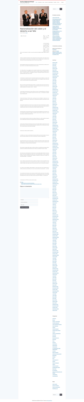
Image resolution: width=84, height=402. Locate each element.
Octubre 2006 (54, 289)
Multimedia (54, 355)
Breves (53, 320)
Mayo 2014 (54, 153)
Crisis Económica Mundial (56, 324)
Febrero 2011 (54, 211)
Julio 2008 (54, 258)
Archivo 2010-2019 (55, 17)
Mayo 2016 (54, 117)
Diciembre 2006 (55, 286)
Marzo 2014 (54, 156)
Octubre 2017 (54, 92)
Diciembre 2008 (55, 250)
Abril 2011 (54, 208)
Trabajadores (54, 374)
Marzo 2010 (54, 228)
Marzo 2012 (54, 192)
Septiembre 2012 (55, 183)
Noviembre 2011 (55, 198)
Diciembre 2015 (55, 125)
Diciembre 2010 (55, 214)
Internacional (40, 2)
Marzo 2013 (54, 174)
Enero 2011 (54, 213)
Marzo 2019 (54, 67)
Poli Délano (54, 49)
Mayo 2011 (54, 207)
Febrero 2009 (54, 247)
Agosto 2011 (54, 202)
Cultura (43, 2)
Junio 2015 (54, 134)
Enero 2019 (54, 70)
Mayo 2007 (54, 279)
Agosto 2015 (54, 131)
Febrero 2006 (54, 301)
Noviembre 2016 (55, 108)
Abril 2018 (54, 83)
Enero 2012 (54, 195)
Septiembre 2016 (55, 111)
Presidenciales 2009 (56, 367)
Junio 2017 (54, 98)
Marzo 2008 (54, 264)
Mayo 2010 (54, 225)
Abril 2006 (54, 298)
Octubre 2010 (54, 217)
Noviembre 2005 (55, 305)
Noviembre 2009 (55, 234)
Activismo (54, 318)
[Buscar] (61, 9)
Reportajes (54, 368)
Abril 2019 (54, 65)
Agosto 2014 (54, 149)
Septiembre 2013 (55, 165)
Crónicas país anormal (56, 330)
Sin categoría (54, 370)
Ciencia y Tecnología (56, 321)
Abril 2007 (54, 280)
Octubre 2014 (54, 146)
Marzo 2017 (54, 102)
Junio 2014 (54, 152)
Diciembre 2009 (55, 232)
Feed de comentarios (56, 387)
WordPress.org (55, 388)
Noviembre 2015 (55, 126)
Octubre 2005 (54, 307)
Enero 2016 (54, 123)
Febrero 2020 (54, 62)
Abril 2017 (54, 101)
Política (36, 2)
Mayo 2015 (54, 135)
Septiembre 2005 (55, 308)
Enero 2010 (54, 231)
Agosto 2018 (54, 77)
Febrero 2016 (54, 122)
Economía (46, 2)
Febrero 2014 (54, 158)
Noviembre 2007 (55, 270)
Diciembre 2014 (55, 143)
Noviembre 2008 (55, 252)
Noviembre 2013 (55, 162)
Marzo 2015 (54, 138)
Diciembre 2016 (55, 107)
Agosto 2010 (54, 220)
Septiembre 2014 (55, 147)
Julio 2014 (54, 150)
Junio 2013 (54, 170)
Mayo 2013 (54, 171)
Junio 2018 (54, 80)
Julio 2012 (54, 186)
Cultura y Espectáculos (56, 333)
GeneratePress (49, 400)
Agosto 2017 (54, 95)
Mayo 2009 (54, 243)
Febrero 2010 (54, 229)
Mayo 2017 (54, 99)
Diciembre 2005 (55, 304)
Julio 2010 (54, 222)
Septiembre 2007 (55, 273)
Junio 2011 (54, 205)
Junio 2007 (54, 277)
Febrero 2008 (54, 265)
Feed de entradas (55, 385)
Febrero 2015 (54, 140)
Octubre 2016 (54, 110)
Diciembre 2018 (55, 71)
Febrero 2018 (54, 86)
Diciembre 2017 (55, 89)
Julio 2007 (54, 276)
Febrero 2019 (54, 68)
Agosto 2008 (54, 256)
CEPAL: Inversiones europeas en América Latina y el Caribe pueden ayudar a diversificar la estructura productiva (57, 38)
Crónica (53, 327)
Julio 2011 (54, 204)
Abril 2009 (54, 244)
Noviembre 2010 (55, 216)
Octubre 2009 (54, 235)
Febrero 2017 (54, 104)
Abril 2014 (54, 155)
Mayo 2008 (54, 261)
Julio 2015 (54, 132)
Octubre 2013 (54, 164)
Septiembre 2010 (55, 219)
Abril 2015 (54, 137)
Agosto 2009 (54, 238)
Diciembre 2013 (55, 161)
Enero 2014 (54, 159)
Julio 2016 (54, 114)
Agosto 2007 (54, 274)
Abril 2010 (54, 226)
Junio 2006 (54, 295)
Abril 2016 (54, 119)
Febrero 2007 (54, 283)
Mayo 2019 (54, 64)
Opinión (53, 361)
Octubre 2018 (54, 74)
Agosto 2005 (54, 310)
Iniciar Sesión (54, 384)
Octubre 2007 (54, 271)
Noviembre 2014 (55, 144)
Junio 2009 (54, 241)
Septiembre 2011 (55, 201)
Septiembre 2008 (55, 255)
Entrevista (55, 2)
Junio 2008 (54, 259)
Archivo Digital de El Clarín (27, 1)
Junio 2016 (54, 116)
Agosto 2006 (54, 292)
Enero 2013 (54, 177)
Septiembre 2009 (55, 237)
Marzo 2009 (54, 246)
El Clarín (62, 2)
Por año (58, 2)
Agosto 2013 (54, 167)
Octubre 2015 (54, 128)
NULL (53, 358)
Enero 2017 (54, 105)
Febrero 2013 (54, 176)
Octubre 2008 (54, 253)
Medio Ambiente (50, 2)
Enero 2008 (54, 267)
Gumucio (54, 342)
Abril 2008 (54, 262)
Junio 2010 (54, 223)
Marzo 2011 (54, 210)
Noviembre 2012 (55, 180)
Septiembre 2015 (55, 129)
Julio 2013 (54, 168)
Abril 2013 (54, 173)
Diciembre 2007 (55, 268)
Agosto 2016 (54, 113)
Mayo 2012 (54, 189)
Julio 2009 (54, 240)
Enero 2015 (54, 141)
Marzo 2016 (54, 120)
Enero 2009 (54, 249)
